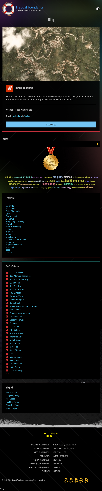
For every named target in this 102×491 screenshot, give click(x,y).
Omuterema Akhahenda (20, 313)
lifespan (59, 184)
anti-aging (26, 177)
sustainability (56, 188)
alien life (9, 232)
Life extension (48, 184)
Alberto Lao (15, 330)
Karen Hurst (15, 303)
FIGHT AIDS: (38, 460)
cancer (16, 181)
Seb (11, 353)
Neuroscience (80, 184)
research (35, 188)
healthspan (78, 180)
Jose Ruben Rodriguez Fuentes (23, 306)
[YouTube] (81, 480)
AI (12, 177)
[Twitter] (71, 480)
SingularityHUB (12, 408)
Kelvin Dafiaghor (17, 299)
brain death (11, 181)
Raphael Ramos (17, 337)
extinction (47, 181)
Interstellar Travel (25, 185)
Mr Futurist (10, 399)
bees (8, 250)
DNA (8, 214)
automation (11, 247)
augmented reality (14, 245)
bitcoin (87, 177)
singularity (44, 188)
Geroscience (11, 392)
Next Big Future (12, 402)
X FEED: (36, 452)
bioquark (58, 177)
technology (66, 187)
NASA (75, 185)
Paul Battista (15, 293)
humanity (87, 181)
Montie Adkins (16, 364)
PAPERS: (55, 467)
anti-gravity (11, 234)
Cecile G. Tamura (17, 320)
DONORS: (43, 456)
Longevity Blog (12, 395)
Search (97, 144)
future (52, 181)
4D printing (11, 208)
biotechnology (78, 177)
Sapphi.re (41, 480)
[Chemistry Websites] (51, 159)
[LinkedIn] (76, 480)
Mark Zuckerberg (13, 227)
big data (9, 252)
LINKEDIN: (36, 448)
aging (8, 177)
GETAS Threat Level (51, 435)
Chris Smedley (16, 370)
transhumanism (78, 188)
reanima (92, 184)
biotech (68, 177)
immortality (14, 184)
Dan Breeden (15, 286)
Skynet (9, 224)
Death (32, 181)
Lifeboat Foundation (18, 480)
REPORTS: (56, 460)
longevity (68, 184)
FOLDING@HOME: (35, 463)
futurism (27, 116)
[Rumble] (86, 480)
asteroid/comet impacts (16, 239)
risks (39, 188)
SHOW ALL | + (9, 373)
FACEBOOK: (34, 445)
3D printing (11, 206)
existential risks (39, 181)
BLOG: (54, 452)
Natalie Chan (15, 340)
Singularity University (15, 221)
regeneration (27, 187)
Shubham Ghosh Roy (19, 279)
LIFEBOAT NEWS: (58, 445)
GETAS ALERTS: (57, 448)
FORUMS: (45, 471)
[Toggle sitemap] (92, 8)
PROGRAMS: (56, 463)
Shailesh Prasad (17, 289)
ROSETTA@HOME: (35, 467)
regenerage (15, 187)
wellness (88, 187)
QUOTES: (55, 471)
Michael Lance (17, 116)
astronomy (10, 242)
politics (86, 184)
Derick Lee (14, 326)
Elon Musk (10, 219)
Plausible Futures (13, 405)
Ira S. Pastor (15, 367)
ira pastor (35, 184)
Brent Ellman (15, 350)
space (50, 188)
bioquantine (48, 177)
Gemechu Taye (16, 296)
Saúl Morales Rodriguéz (20, 276)
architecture (11, 237)
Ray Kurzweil (11, 216)
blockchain (94, 178)
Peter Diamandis (13, 211)
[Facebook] (66, 480)
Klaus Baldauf (16, 316)
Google (63, 181)
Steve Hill (14, 347)
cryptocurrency (23, 181)
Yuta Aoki (14, 323)
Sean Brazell (15, 343)
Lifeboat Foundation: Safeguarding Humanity (45, 9)
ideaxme (92, 181)
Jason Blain (15, 360)
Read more (51, 125)
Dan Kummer (15, 310)
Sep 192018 (10, 88)
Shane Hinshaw (16, 333)
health (69, 181)
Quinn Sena (15, 283)
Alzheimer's (17, 178)
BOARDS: (55, 456)
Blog (51, 20)
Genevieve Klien (16, 272)
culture (29, 181)
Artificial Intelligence (37, 177)
